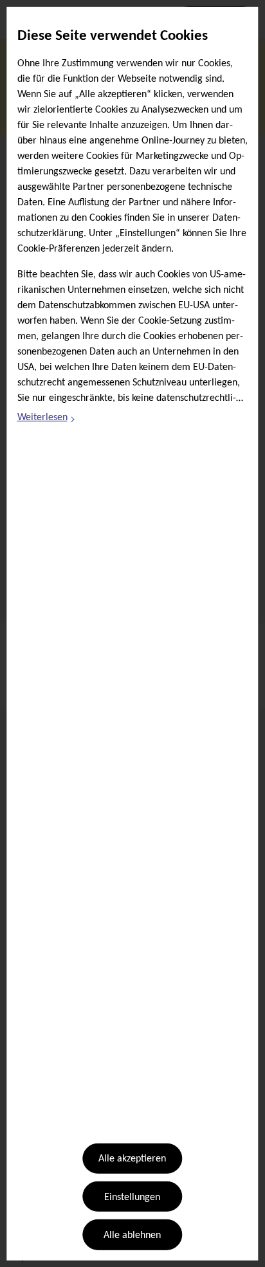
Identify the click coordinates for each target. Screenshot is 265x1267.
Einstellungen (132, 1197)
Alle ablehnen (132, 1235)
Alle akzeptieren (132, 1159)
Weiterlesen (47, 419)
